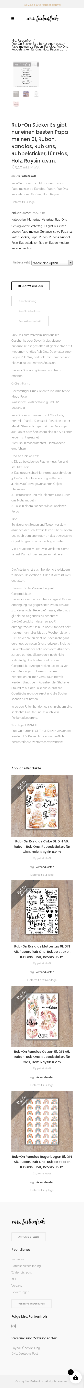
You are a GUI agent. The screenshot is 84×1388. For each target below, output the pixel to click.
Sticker (24, 237)
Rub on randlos (21, 248)
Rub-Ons (61, 219)
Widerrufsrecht (21, 1272)
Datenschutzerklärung (26, 1266)
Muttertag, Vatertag (40, 219)
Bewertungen (20, 1292)
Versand (16, 1285)
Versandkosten (26, 175)
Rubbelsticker (28, 242)
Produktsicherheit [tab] (30, 321)
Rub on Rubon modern (54, 242)
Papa (34, 237)
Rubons (54, 237)
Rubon (43, 237)
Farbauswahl (21, 262)
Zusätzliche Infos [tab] (30, 311)
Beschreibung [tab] (27, 301)
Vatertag (36, 226)
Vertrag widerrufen (31, 1303)
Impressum (18, 1259)
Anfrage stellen (28, 1236)
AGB (14, 1279)
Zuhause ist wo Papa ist (56, 231)
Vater (15, 237)
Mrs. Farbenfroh (21, 40)
